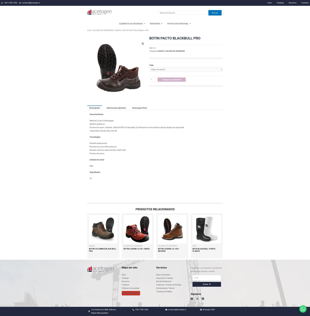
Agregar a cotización (171, 79)
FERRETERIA (155, 24)
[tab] (94, 108)
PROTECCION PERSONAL (177, 24)
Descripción (94, 108)
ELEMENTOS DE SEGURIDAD (131, 24)
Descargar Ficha (139, 108)
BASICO (118, 30)
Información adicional (116, 108)
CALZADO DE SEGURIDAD (103, 30)
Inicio (89, 30)
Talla (151, 65)
